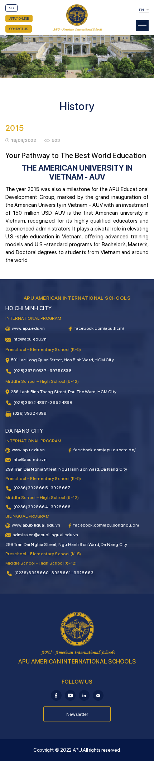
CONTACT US (18, 29)
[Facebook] (56, 694)
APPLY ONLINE (19, 18)
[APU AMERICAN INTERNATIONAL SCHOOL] (77, 17)
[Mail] (98, 694)
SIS (11, 8)
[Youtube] (70, 694)
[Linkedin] (84, 694)
